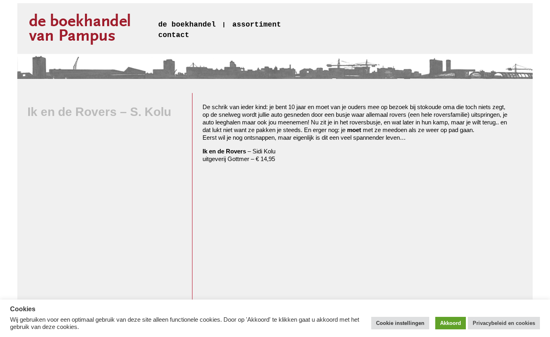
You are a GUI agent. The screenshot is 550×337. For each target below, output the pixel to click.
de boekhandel (187, 25)
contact (173, 35)
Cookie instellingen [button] (400, 323)
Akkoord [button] (450, 323)
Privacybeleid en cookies (504, 323)
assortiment (256, 25)
